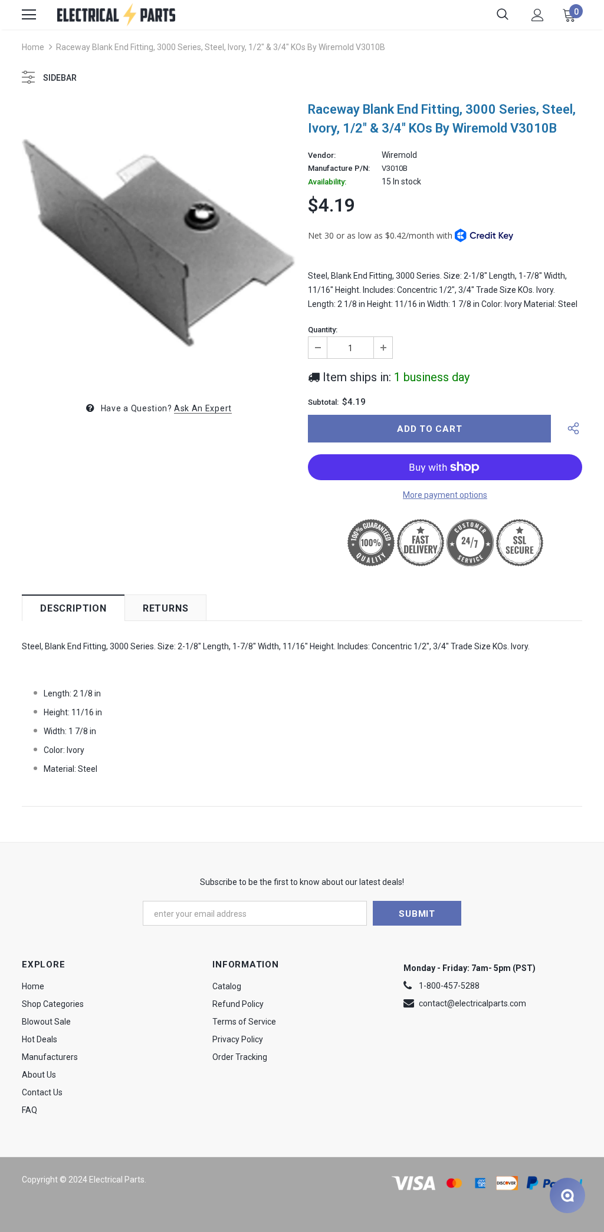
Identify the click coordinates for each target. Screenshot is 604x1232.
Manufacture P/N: (339, 168)
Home (33, 47)
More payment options (445, 495)
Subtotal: (323, 402)
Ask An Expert (203, 408)
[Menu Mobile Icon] (29, 15)
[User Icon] (537, 15)
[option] (159, 241)
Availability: (327, 182)
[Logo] (116, 14)
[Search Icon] (502, 15)
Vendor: (322, 155)
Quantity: (322, 330)
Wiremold (399, 155)
